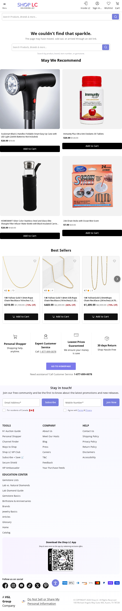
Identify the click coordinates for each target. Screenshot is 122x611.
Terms (80, 410)
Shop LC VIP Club (11, 452)
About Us (47, 431)
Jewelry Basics (9, 511)
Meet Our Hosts (51, 436)
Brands (6, 506)
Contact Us (88, 431)
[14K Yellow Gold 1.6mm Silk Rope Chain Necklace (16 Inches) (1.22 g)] (61, 274)
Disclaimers (89, 452)
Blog (45, 441)
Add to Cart (29, 148)
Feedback (48, 462)
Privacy (88, 410)
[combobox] (57, 17)
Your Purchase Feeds (54, 467)
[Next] (117, 279)
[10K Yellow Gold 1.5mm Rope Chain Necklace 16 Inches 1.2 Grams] (21, 274)
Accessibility (89, 457)
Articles (6, 516)
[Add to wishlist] (35, 261)
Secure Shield (9, 462)
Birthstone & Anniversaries (16, 501)
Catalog (6, 532)
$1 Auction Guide (11, 431)
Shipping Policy (91, 436)
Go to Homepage (61, 366)
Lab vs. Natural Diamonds (16, 485)
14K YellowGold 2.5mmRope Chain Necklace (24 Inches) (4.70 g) (100, 299)
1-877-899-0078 (48, 351)
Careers (47, 452)
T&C (45, 457)
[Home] (30, 6)
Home (5, 527)
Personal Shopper (11, 436)
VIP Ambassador (11, 467)
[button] (20, 425)
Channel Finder (10, 441)
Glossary (6, 522)
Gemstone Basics (11, 495)
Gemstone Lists (10, 480)
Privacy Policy (90, 441)
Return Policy (90, 446)
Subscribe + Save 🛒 (13, 457)
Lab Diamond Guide (13, 490)
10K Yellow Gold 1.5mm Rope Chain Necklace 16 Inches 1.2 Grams (18, 299)
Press (45, 446)
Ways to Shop (9, 446)
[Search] (115, 17)
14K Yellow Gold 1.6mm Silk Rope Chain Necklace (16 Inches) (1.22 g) (60, 299)
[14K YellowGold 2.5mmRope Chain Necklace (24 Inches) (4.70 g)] (100, 274)
